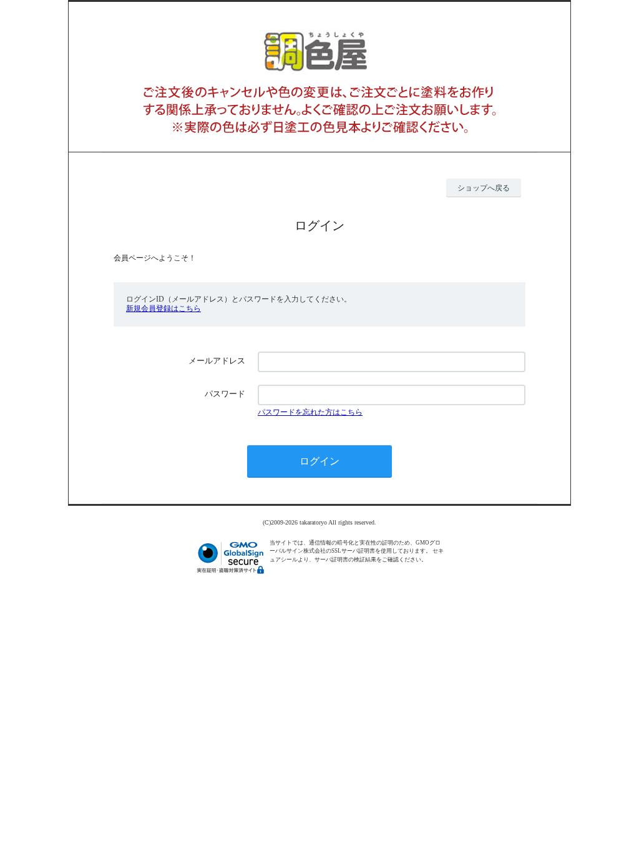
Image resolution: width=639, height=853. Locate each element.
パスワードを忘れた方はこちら (310, 412)
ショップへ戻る (483, 188)
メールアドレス (216, 360)
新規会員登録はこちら (163, 308)
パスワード (225, 393)
